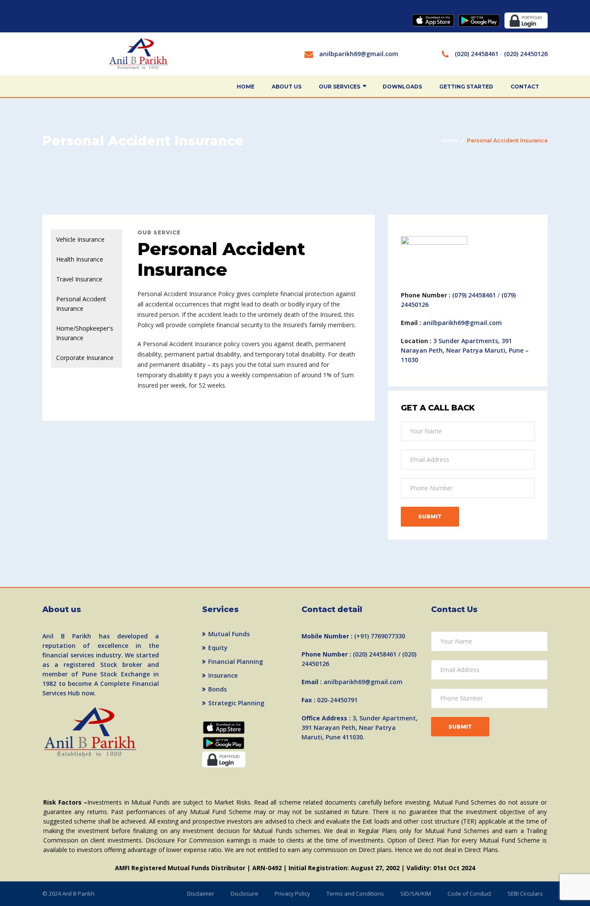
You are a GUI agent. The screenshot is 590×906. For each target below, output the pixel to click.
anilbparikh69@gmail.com (358, 54)
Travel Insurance (79, 279)
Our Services (339, 86)
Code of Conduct (469, 893)
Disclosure (244, 893)
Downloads (402, 86)
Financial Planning (235, 661)
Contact (525, 86)
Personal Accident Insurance (81, 304)
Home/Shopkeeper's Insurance (84, 333)
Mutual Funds (229, 634)
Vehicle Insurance (80, 239)
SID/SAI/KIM (415, 893)
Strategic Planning (236, 703)
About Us (286, 86)
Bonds (217, 689)
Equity (218, 648)
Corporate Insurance (85, 358)
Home (245, 86)
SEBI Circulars (525, 893)
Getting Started (466, 86)
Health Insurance (79, 259)
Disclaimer (200, 893)
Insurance (223, 675)
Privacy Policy (292, 893)
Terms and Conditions (355, 893)
